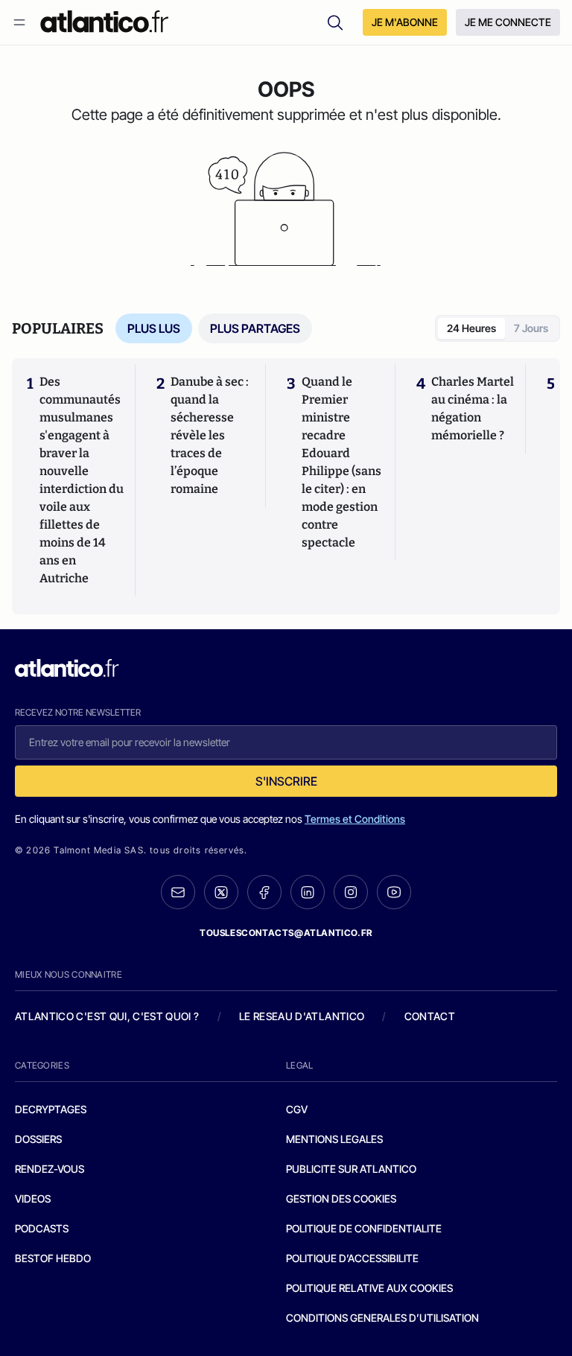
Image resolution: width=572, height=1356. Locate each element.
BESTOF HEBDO (53, 1258)
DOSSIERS (38, 1139)
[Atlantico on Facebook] (264, 892)
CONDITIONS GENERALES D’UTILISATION (382, 1317)
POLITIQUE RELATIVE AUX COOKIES (369, 1288)
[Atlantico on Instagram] (351, 892)
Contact (429, 1016)
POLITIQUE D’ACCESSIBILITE (352, 1258)
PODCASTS (42, 1228)
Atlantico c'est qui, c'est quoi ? (107, 1016)
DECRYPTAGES (50, 1109)
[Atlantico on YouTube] (394, 892)
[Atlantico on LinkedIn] (307, 892)
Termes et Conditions (355, 818)
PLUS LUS (153, 328)
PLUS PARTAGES (255, 328)
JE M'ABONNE (405, 22)
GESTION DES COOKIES (341, 1198)
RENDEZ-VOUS (49, 1168)
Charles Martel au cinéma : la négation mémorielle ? (472, 408)
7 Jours (531, 328)
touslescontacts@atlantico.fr (286, 932)
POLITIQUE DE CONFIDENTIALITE (364, 1228)
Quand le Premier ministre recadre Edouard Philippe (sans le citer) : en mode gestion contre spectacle (341, 462)
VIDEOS (33, 1198)
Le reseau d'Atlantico (301, 1016)
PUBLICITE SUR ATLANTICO (351, 1168)
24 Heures (471, 328)
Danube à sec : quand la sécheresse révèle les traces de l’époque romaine (210, 435)
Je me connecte (508, 22)
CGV (297, 1109)
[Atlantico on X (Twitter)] (221, 892)
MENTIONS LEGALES (334, 1139)
